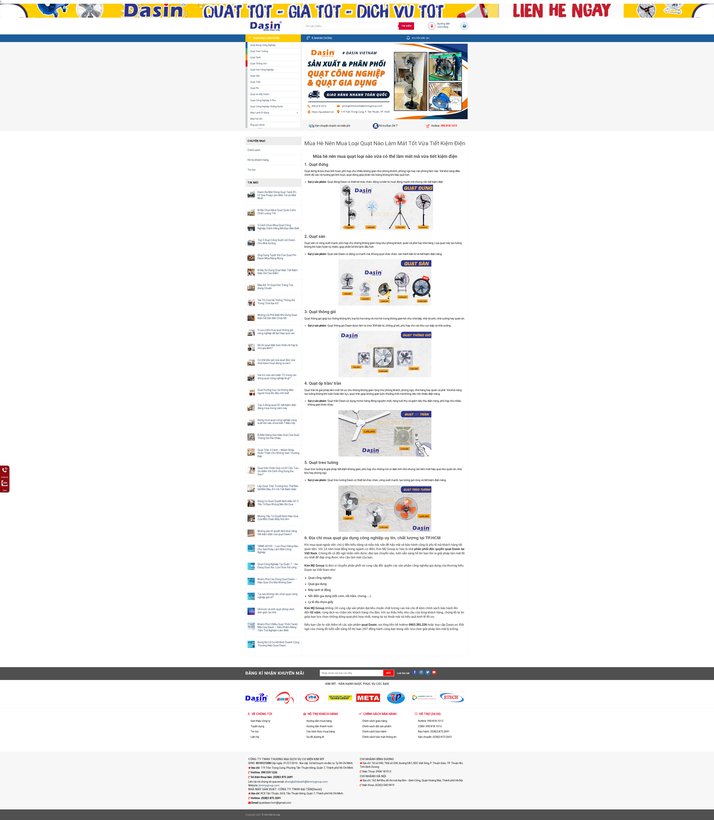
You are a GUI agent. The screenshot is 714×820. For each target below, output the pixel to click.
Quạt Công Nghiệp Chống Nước (266, 106)
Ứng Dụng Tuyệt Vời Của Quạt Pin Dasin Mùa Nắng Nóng (277, 257)
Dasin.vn (452, 624)
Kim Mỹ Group (385, 549)
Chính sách (253, 150)
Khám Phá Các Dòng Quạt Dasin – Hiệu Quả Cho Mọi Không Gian (277, 581)
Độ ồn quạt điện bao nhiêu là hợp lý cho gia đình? (278, 347)
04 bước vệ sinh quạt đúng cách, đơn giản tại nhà (276, 611)
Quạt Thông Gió (258, 63)
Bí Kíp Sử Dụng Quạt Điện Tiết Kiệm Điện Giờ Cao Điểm (278, 272)
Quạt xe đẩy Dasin (259, 94)
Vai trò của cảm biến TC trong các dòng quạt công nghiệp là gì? (277, 377)
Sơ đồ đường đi (315, 736)
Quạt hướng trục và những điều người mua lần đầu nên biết (276, 391)
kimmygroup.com (269, 785)
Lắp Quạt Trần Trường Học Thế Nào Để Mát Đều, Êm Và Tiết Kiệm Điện (278, 488)
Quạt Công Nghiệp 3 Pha (263, 100)
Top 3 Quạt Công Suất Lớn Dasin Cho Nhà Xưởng (276, 242)
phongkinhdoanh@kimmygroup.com (306, 781)
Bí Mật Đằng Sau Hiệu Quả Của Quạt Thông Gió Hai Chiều (278, 436)
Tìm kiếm (406, 26)
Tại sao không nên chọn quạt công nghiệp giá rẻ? (278, 596)
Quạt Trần (255, 82)
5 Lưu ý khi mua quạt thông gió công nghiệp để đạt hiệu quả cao (276, 332)
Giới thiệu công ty (260, 720)
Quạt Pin (254, 88)
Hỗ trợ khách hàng (258, 159)
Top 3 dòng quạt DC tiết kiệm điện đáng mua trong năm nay (277, 406)
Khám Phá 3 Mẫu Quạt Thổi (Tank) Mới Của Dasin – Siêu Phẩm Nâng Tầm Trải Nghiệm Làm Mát (278, 627)
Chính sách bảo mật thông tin (379, 736)
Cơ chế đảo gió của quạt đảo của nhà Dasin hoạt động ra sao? (276, 361)
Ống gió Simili (257, 124)
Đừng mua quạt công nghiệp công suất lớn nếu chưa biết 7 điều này (277, 422)
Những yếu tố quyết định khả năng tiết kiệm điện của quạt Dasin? (277, 533)
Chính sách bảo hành (374, 731)
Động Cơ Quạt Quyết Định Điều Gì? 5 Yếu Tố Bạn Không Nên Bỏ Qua (278, 503)
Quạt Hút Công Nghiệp (262, 69)
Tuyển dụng (257, 726)
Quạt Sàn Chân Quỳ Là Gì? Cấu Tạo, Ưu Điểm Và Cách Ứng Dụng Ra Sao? (278, 471)
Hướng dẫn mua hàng (319, 720)
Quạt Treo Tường (259, 51)
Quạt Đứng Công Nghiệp (263, 45)
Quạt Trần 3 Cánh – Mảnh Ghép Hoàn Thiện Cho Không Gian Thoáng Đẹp (278, 453)
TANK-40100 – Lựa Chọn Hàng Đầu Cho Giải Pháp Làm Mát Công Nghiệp (278, 549)
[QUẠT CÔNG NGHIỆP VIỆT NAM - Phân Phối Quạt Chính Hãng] (271, 26)
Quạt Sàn (255, 75)
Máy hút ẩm (256, 118)
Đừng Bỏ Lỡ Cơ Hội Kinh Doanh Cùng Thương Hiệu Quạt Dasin (278, 644)
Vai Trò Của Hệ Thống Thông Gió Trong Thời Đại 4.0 (276, 302)
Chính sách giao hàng (374, 720)
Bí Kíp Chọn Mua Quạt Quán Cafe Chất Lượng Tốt (277, 212)
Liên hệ (255, 736)
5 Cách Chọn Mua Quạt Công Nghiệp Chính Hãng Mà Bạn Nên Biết (278, 227)
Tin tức (251, 169)
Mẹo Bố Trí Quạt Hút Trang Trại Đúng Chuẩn (275, 287)
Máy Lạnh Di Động (259, 112)
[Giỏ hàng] (464, 26)
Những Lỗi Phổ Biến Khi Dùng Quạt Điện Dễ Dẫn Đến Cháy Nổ (277, 316)
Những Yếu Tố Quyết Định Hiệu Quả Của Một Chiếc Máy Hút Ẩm (278, 518)
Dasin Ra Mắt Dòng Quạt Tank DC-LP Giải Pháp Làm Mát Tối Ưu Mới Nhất (277, 195)
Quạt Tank (255, 57)
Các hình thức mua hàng (320, 731)
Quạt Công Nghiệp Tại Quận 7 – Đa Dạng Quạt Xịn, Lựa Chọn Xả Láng (278, 566)
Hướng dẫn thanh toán (319, 726)
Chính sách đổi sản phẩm (376, 726)
